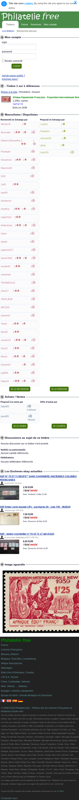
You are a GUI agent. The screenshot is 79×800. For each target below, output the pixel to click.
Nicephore (6, 160)
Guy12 (4, 348)
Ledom (44, 124)
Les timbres (8, 31)
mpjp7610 (6, 217)
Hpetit (4, 241)
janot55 (5, 416)
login (4, 42)
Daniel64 (6, 364)
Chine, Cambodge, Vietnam (15, 681)
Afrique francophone (11, 663)
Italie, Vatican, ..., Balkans (14, 686)
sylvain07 (6, 340)
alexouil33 (45, 138)
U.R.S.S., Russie (9, 677)
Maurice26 (6, 168)
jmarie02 (5, 315)
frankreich (6, 201)
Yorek (4, 323)
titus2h (4, 332)
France (4, 645)
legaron (5, 381)
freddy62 (45, 131)
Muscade (6, 132)
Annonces (36, 24)
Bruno (4, 356)
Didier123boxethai (10, 140)
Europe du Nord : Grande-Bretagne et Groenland (26, 695)
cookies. (29, 3)
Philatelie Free (38, 15)
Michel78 (6, 124)
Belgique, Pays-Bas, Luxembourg (18, 658)
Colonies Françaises (11, 649)
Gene (4, 233)
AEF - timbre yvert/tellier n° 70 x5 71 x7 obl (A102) (27, 534)
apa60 (4, 192)
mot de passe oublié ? (13, 75)
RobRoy (5, 209)
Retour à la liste (9, 92)
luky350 (44, 152)
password (7, 51)
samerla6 (6, 274)
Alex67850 (6, 258)
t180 (3, 176)
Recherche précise (27, 31)
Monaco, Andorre (10, 654)
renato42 (5, 266)
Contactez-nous (9, 798)
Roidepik (5, 151)
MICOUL (5, 307)
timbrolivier (6, 225)
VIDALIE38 (6, 299)
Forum (24, 24)
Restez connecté (13, 61)
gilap (43, 145)
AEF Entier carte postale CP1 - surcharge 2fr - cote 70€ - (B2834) (35, 507)
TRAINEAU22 (8, 282)
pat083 (4, 373)
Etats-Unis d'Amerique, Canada (17, 672)
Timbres (10, 24)
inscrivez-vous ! (10, 79)
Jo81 (3, 184)
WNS (61, 791)
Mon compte (50, 24)
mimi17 (5, 291)
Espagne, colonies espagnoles (17, 690)
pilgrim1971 (7, 250)
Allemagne (6, 668)
